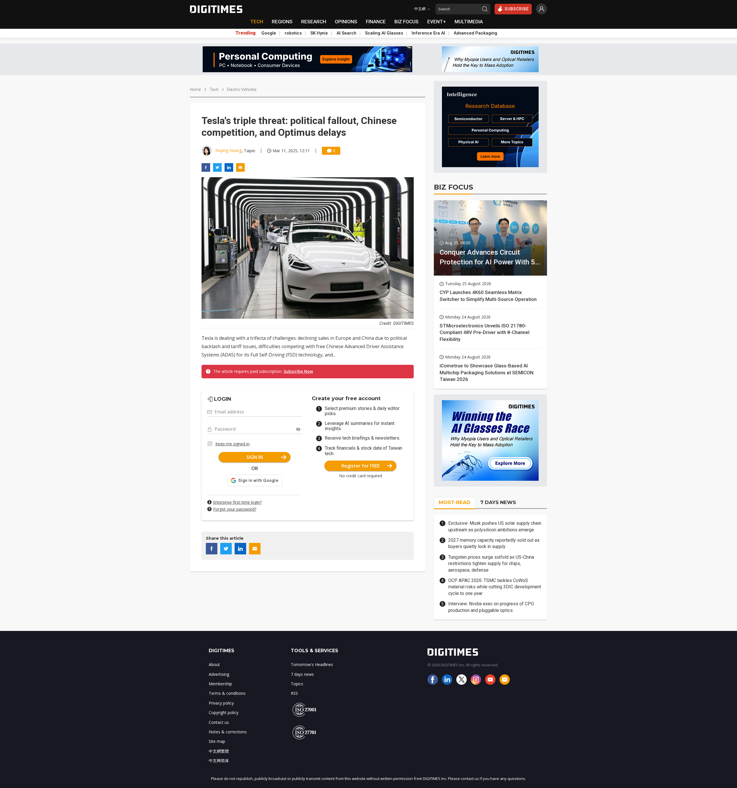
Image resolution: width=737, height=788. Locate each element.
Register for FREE (360, 466)
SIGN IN (254, 457)
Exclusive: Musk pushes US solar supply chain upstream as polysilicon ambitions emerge (494, 526)
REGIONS (282, 21)
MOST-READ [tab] (454, 502)
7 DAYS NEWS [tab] (498, 502)
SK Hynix (319, 33)
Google (268, 33)
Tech (214, 89)
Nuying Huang (228, 150)
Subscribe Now (298, 371)
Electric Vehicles (242, 89)
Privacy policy (221, 703)
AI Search (346, 33)
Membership (220, 683)
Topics (297, 683)
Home (195, 89)
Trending (245, 33)
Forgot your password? (234, 509)
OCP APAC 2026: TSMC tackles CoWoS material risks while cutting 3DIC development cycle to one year (494, 587)
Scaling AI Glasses (384, 33)
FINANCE (376, 21)
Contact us (219, 722)
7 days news (302, 674)
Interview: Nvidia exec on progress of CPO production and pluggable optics (491, 607)
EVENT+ (436, 21)
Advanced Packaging (475, 33)
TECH (256, 21)
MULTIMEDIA (469, 21)
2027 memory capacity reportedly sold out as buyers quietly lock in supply (494, 543)
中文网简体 (219, 760)
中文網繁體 (219, 751)
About (214, 664)
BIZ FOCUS (406, 21)
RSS (294, 693)
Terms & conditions (227, 693)
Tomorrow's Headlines (312, 664)
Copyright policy (223, 712)
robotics (293, 33)
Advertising (219, 674)
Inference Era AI (428, 33)
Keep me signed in (232, 444)
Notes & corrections (228, 731)
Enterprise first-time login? (237, 502)
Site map (217, 741)
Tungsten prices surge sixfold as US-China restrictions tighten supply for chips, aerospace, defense (491, 563)
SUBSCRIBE (517, 9)
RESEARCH (313, 21)
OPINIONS (346, 21)
